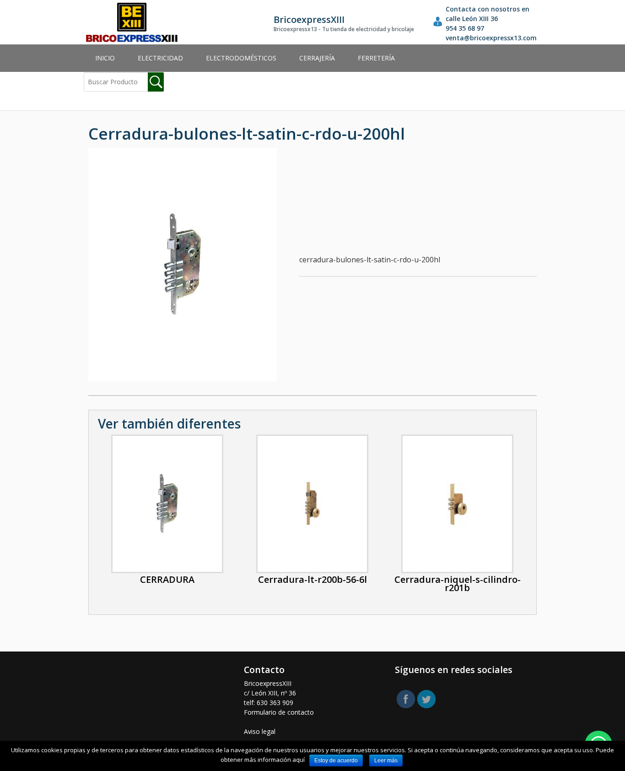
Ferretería (376, 58)
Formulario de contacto (279, 712)
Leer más (386, 760)
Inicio (105, 58)
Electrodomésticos (241, 58)
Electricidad (160, 58)
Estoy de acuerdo (336, 760)
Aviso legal (259, 731)
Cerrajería (317, 58)
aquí (298, 759)
